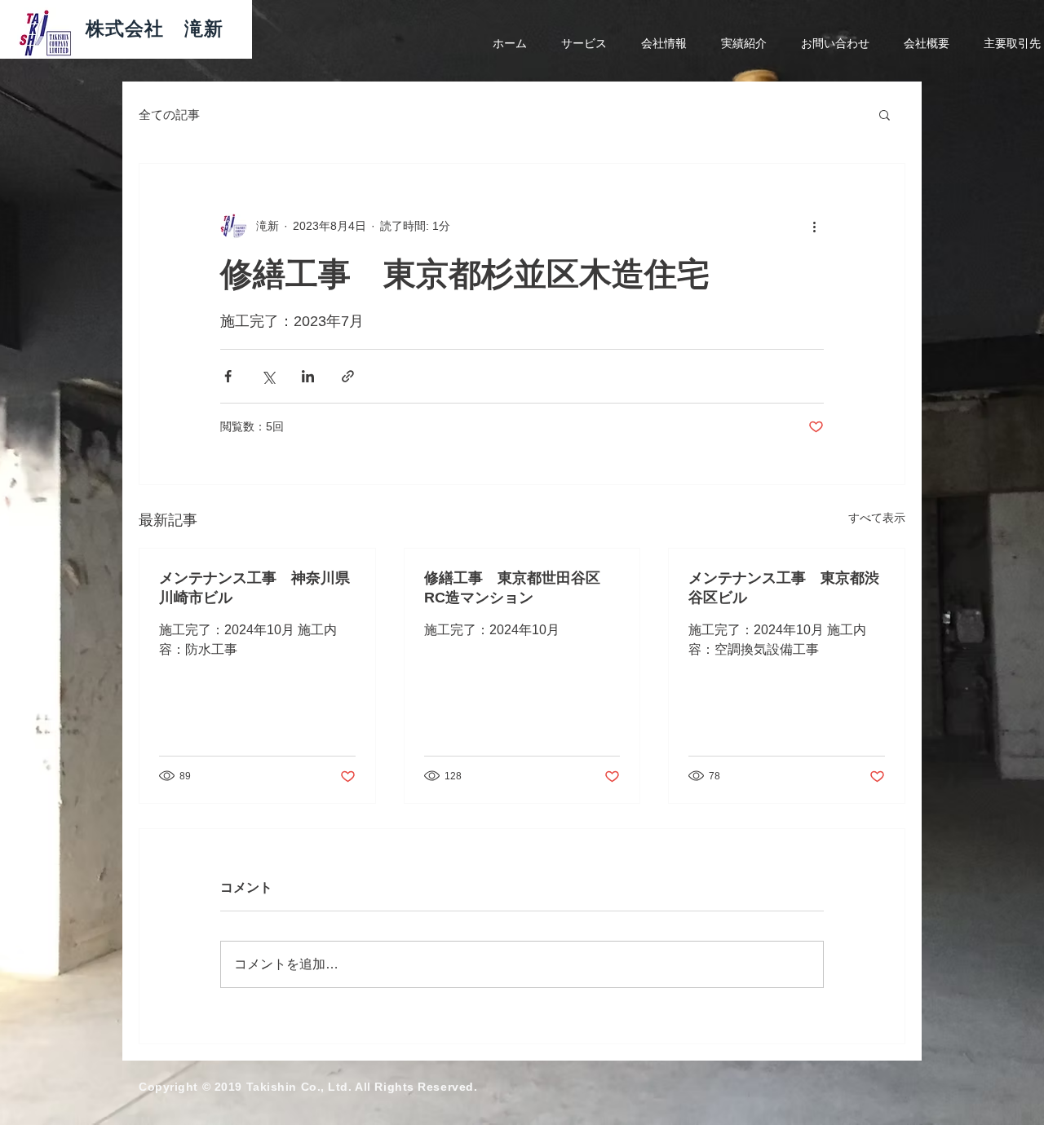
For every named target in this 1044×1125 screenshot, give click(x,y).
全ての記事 (169, 114)
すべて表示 (876, 517)
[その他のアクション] (814, 226)
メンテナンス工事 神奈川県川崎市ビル (254, 588)
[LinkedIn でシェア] (308, 376)
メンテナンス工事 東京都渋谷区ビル (783, 588)
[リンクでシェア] (348, 376)
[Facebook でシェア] (228, 376)
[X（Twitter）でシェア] (268, 376)
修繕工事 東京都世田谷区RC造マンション (512, 588)
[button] (884, 114)
